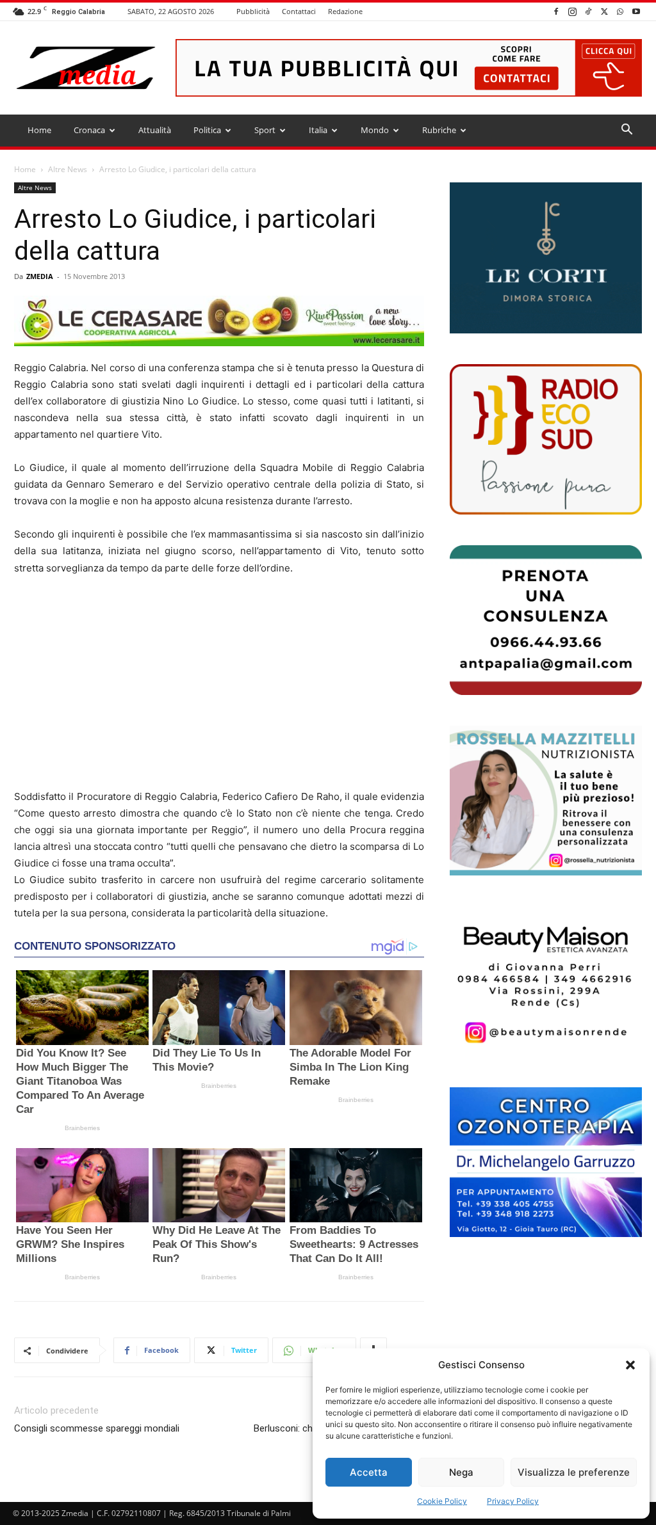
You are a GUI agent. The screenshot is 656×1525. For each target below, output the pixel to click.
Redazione (345, 11)
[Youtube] (636, 11)
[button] (630, 1365)
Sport (264, 130)
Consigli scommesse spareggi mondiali (96, 1428)
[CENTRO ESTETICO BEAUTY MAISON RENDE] (546, 981)
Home (39, 130)
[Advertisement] (219, 682)
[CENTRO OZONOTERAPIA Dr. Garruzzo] (546, 1162)
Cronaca (89, 130)
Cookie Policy (442, 1501)
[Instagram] (572, 11)
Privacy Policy (513, 1501)
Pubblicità (253, 11)
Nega (461, 1472)
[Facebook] (556, 11)
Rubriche (439, 130)
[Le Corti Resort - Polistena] (546, 258)
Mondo (375, 130)
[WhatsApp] (620, 11)
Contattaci (299, 11)
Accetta (369, 1472)
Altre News (67, 169)
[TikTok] (588, 11)
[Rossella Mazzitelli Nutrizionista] (546, 800)
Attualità (154, 130)
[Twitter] (604, 11)
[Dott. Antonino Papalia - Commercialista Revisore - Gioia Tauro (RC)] (546, 620)
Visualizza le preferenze (574, 1472)
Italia (318, 130)
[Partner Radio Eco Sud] (546, 439)
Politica (207, 130)
